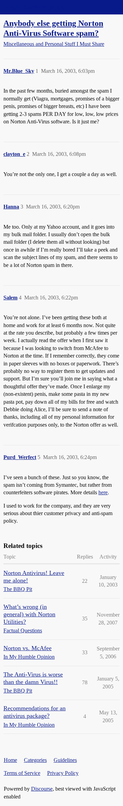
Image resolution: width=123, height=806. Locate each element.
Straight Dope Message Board (35, 7)
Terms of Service (22, 773)
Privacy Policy (63, 773)
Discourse (42, 789)
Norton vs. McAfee (27, 648)
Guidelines (65, 760)
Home (10, 760)
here (103, 492)
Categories (35, 760)
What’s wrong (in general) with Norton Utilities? (29, 614)
